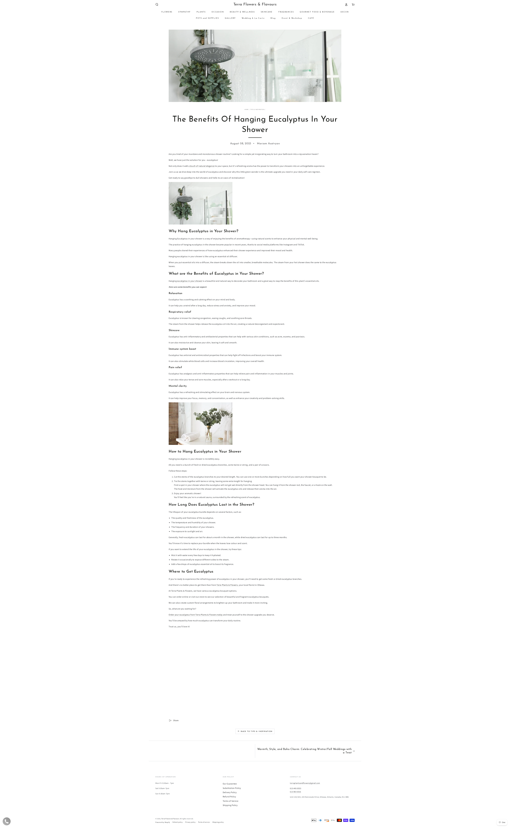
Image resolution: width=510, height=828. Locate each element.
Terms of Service (230, 801)
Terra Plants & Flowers (227, 585)
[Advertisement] (248, 655)
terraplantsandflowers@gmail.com (305, 783)
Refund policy (178, 822)
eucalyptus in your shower (189, 281)
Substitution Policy (232, 788)
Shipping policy (218, 822)
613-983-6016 (295, 792)
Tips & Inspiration (257, 109)
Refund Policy (229, 796)
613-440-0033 (295, 788)
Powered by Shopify (162, 822)
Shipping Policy (230, 805)
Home (246, 109)
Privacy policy (190, 822)
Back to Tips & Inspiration (256, 731)
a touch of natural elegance (201, 166)
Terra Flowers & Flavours (170, 819)
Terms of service (204, 822)
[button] (156, 4)
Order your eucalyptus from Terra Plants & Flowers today (196, 614)
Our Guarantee (230, 783)
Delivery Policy (230, 792)
